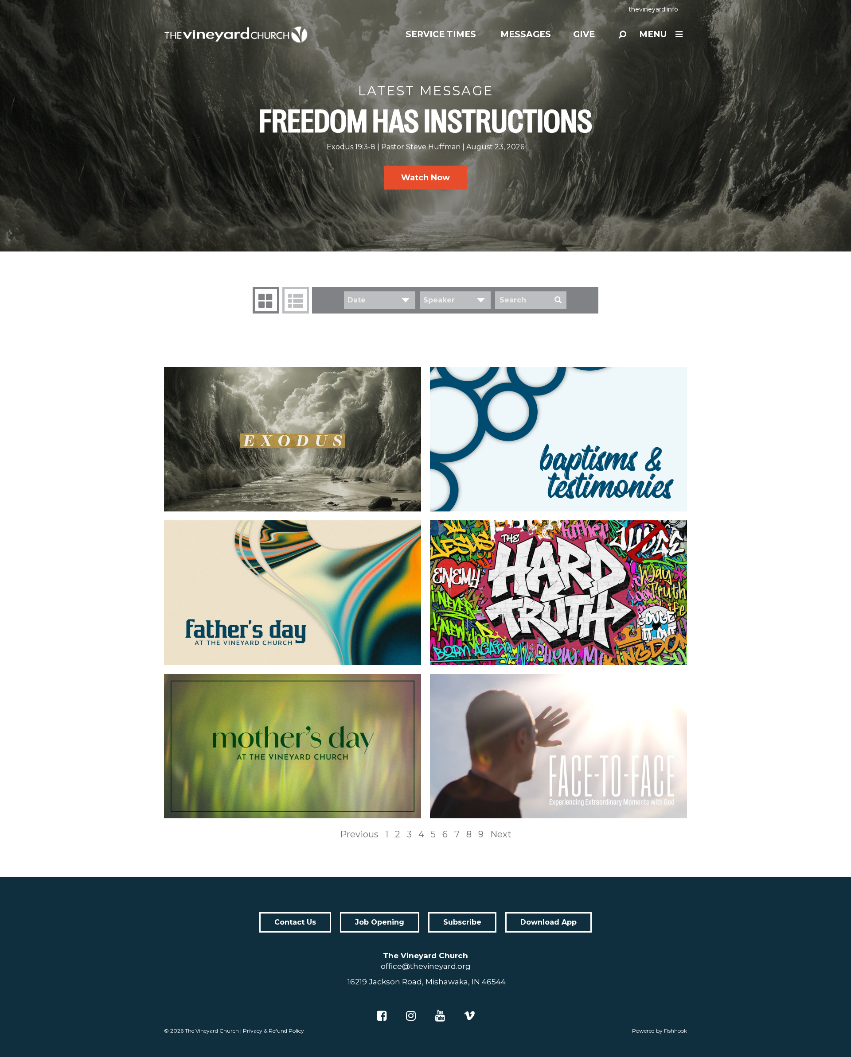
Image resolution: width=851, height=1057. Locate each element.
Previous (359, 834)
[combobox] (379, 300)
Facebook (381, 1016)
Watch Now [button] (425, 177)
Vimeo (469, 1016)
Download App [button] (548, 922)
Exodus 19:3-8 (351, 147)
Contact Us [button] (295, 922)
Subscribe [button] (462, 922)
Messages (525, 34)
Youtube (440, 1016)
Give (584, 34)
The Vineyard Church (212, 1030)
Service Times (441, 34)
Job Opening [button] (379, 922)
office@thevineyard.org (426, 966)
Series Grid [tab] (266, 300)
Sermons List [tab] (295, 300)
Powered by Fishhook (659, 1030)
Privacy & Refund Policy (273, 1030)
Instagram (411, 1016)
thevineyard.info (653, 9)
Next (500, 834)
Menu (653, 34)
